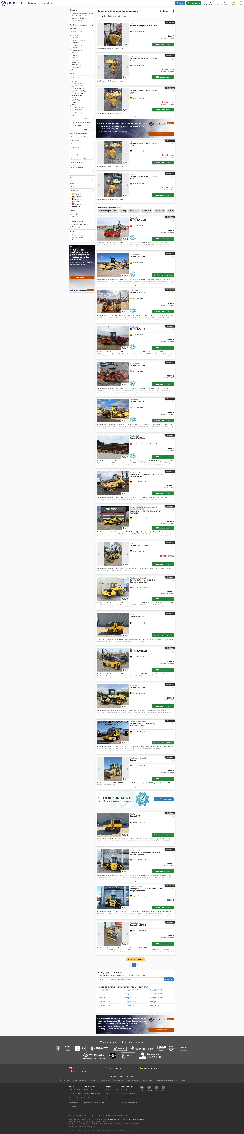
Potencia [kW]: (74, 147)
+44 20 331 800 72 (114, 1068)
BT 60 (77, 100)
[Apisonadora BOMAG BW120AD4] (113, 229)
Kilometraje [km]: (75, 155)
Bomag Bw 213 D (130, 994)
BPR (74, 105)
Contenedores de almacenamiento (112, 1080)
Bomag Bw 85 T (155, 1002)
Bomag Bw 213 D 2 (130, 998)
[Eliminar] (173, 3)
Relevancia (165, 11)
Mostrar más (136, 1009)
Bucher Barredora (132, 1080)
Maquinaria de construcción (82, 13)
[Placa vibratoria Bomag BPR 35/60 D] (113, 934)
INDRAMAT (77, 45)
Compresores (94, 1080)
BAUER (75, 52)
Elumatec (76, 67)
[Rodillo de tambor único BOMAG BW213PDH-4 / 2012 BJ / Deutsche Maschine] (113, 589)
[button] (241, 3)
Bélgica (77, 199)
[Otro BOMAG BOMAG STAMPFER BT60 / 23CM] (113, 67)
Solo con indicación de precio (81, 123)
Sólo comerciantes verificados (83, 240)
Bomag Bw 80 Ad (156, 990)
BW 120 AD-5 (79, 93)
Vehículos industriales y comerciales (79, 19)
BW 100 (77, 83)
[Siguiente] (127, 34)
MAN (75, 60)
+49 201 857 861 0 (150, 1068)
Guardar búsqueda (136, 959)
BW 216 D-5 (79, 86)
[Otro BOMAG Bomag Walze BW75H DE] (113, 34)
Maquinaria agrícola (79, 15)
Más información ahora (163, 799)
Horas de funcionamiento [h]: (79, 133)
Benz (75, 38)
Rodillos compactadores (108, 211)
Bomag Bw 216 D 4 (130, 1002)
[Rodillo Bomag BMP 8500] (113, 625)
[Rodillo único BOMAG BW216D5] (113, 265)
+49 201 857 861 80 (79, 1071)
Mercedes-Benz (78, 40)
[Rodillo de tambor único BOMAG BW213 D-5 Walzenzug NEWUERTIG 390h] (113, 732)
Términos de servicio (119, 1130)
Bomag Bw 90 (154, 1005)
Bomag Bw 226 (129, 1005)
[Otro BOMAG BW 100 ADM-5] (113, 554)
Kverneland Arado (147, 1080)
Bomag (75, 35)
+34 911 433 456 (78, 1068)
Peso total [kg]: (74, 140)
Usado (75, 216)
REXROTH (76, 65)
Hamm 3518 (146, 211)
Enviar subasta (161, 134)
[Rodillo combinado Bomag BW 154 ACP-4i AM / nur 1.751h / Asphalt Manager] (113, 897)
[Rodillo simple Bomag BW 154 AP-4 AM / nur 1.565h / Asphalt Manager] (113, 861)
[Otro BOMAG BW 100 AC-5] (113, 660)
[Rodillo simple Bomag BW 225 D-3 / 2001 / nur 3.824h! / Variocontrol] (113, 483)
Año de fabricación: (76, 126)
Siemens (76, 43)
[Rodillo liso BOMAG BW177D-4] (113, 696)
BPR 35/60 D (79, 110)
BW (74, 81)
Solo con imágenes (79, 235)
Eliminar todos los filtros (117, 16)
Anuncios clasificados (80, 224)
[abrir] (135, 50)
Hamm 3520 (134, 211)
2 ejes (74, 165)
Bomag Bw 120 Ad (104, 994)
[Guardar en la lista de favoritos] (172, 26)
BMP (74, 102)
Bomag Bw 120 (103, 990)
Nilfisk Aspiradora (64, 1080)
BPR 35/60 (78, 107)
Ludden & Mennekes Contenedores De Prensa (170, 1080)
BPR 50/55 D (79, 112)
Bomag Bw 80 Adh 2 (157, 998)
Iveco (75, 55)
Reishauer (76, 70)
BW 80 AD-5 (79, 88)
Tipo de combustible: (76, 167)
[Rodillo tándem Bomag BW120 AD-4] (113, 447)
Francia (77, 201)
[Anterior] (99, 34)
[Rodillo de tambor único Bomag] (113, 769)
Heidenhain (77, 50)
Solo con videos (78, 237)
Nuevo (75, 214)
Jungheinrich (77, 48)
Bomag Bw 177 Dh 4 (131, 990)
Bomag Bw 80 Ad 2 (156, 994)
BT (74, 97)
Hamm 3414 (159, 211)
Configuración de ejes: (77, 162)
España (77, 194)
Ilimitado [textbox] (75, 190)
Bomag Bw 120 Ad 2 (105, 998)
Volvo (75, 57)
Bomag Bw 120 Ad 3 (105, 1002)
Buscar (181, 3)
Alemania (78, 197)
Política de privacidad (104, 1130)
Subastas (76, 227)
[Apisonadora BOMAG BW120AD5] (113, 301)
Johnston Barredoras (80, 1080)
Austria (77, 204)
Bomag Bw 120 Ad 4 (105, 1005)
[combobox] (82, 190)
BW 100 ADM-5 (80, 91)
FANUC (75, 62)
